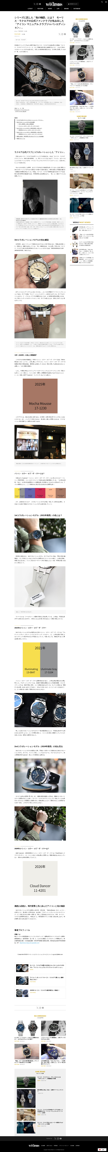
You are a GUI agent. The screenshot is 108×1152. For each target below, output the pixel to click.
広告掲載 (72, 1145)
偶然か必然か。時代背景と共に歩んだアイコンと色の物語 (30, 136)
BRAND (66, 8)
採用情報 (77, 1145)
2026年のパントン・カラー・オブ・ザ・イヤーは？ (31, 134)
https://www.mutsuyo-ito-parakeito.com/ (29, 943)
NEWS (50, 8)
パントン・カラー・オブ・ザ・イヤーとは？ (29, 126)
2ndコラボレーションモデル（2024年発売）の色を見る (29, 132)
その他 (25, 31)
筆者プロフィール (21, 138)
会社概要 (43, 1145)
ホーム (15, 31)
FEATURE (40, 8)
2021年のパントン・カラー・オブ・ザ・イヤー (29, 130)
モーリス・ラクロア (21, 39)
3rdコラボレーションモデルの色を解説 (26, 122)
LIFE (58, 8)
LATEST (30, 8)
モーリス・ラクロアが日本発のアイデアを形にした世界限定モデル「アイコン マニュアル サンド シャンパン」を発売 (50, 1111)
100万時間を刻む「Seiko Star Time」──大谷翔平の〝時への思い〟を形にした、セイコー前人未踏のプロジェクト (53, 1062)
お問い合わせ (49, 1145)
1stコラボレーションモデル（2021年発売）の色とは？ (29, 128)
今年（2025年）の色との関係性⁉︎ (26, 124)
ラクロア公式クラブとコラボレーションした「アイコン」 (30, 120)
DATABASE (77, 8)
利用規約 (56, 1145)
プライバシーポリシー (64, 1145)
